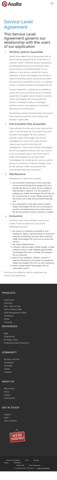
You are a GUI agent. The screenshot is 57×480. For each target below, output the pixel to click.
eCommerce (9, 300)
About (6, 391)
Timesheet (8, 316)
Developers (9, 362)
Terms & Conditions (13, 460)
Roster (7, 319)
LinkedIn (8, 372)
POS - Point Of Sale (12, 306)
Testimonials (9, 398)
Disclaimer (17, 463)
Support (7, 414)
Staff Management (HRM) (15, 312)
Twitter (7, 369)
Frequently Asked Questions (16, 343)
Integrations (9, 336)
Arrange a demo (11, 339)
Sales (6, 417)
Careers (7, 395)
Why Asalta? (9, 388)
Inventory (8, 303)
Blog (6, 333)
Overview (8, 322)
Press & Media (10, 420)
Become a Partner (12, 359)
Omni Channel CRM (12, 309)
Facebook (8, 365)
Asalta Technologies (43, 468)
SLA (26, 460)
